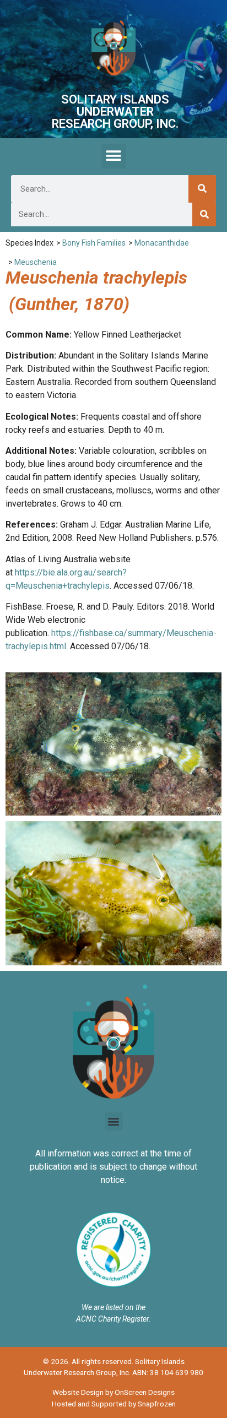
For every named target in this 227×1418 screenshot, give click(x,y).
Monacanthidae (161, 242)
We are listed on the (113, 1307)
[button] (113, 156)
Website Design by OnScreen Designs (113, 1392)
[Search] (202, 189)
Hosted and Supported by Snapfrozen (114, 1403)
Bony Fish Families (94, 242)
